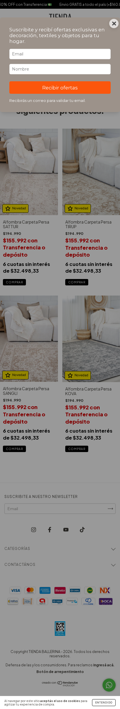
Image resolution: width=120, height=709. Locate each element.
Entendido (103, 702)
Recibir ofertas (60, 88)
